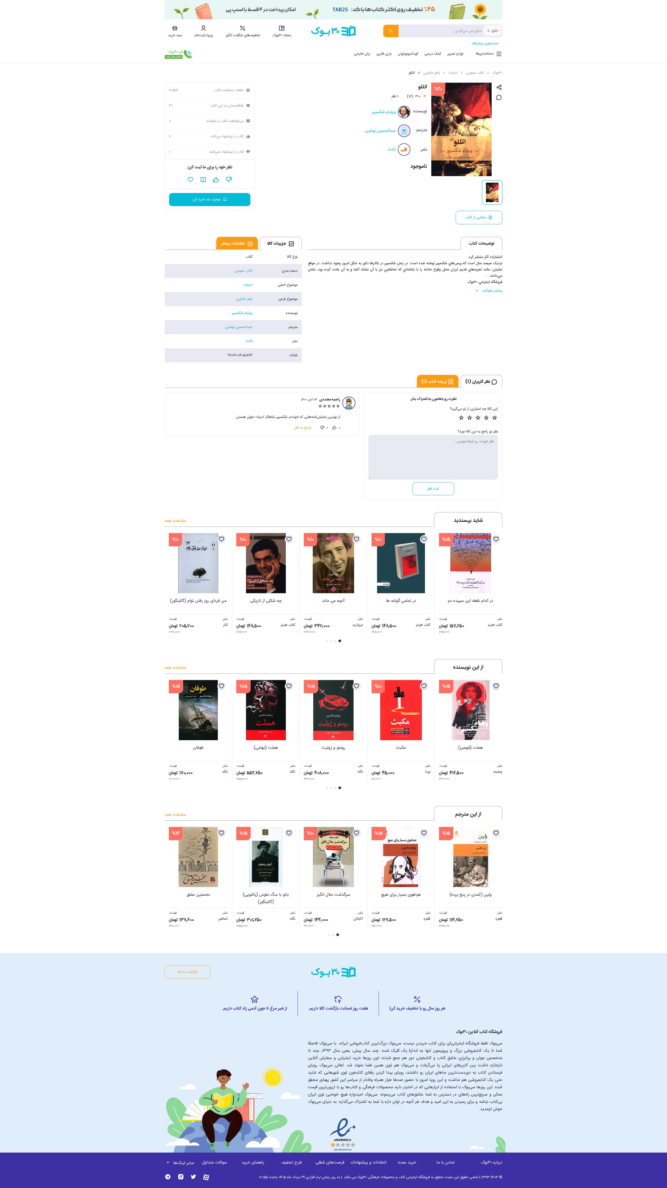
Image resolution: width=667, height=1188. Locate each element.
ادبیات (453, 73)
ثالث (392, 149)
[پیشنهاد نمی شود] (229, 179)
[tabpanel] (233, 306)
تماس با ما (445, 1162)
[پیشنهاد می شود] (216, 179)
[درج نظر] (499, 98)
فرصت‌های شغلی (330, 1162)
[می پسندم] (334, 427)
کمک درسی (432, 54)
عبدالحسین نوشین (380, 130)
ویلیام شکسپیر (384, 112)
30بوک (497, 73)
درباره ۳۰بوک (491, 1162)
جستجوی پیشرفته (485, 43)
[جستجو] (391, 31)
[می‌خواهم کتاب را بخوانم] (203, 179)
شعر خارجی (431, 73)
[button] (171, 588)
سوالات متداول (214, 1162)
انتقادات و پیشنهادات (368, 1162)
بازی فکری (384, 54)
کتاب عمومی (475, 73)
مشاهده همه (175, 520)
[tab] (281, 243)
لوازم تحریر (455, 54)
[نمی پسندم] (322, 427)
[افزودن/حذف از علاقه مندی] (496, 539)
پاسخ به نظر (302, 428)
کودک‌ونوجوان (408, 54)
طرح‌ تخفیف (291, 1162)
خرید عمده (407, 1162)
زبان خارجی (362, 54)
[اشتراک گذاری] (499, 88)
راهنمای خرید (253, 1162)
